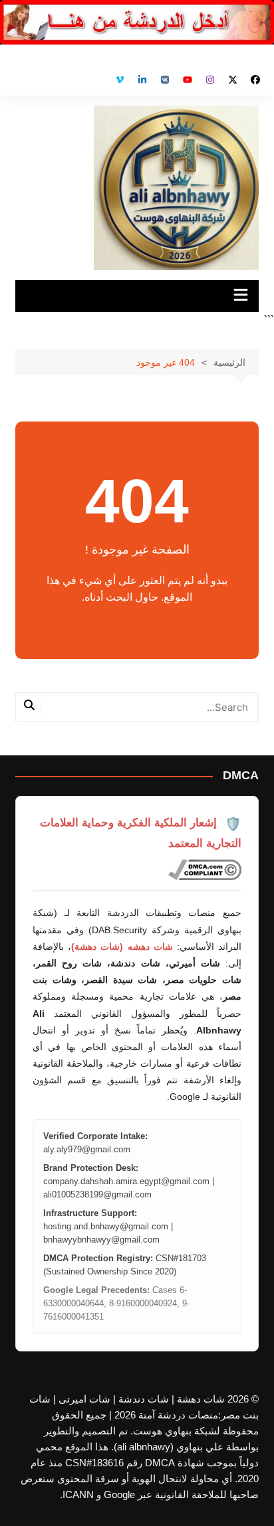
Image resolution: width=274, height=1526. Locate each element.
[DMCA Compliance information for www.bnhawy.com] (204, 870)
